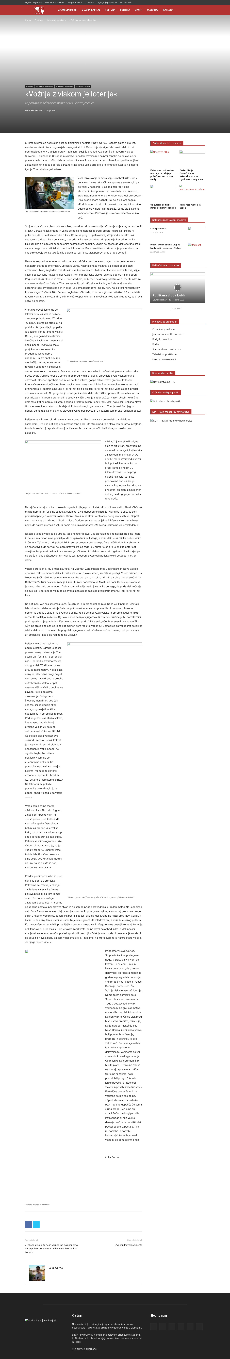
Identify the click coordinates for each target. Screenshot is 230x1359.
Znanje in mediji (67, 9)
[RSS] (185, 2)
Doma (28, 20)
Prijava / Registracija (33, 2)
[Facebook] (174, 2)
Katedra (168, 9)
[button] (201, 10)
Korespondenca (158, 228)
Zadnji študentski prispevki (166, 143)
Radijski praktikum (162, 339)
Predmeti (39, 20)
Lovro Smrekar (160, 299)
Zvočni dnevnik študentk (128, 1245)
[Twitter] (196, 2)
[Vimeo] (202, 2)
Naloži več (177, 308)
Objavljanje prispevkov (107, 2)
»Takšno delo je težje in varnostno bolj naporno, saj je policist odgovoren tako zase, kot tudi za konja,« (51, 1249)
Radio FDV (152, 9)
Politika (125, 9)
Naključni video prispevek (165, 265)
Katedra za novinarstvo (55, 2)
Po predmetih (126, 2)
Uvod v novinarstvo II (164, 359)
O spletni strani (75, 2)
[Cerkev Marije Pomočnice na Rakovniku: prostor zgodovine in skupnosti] (192, 159)
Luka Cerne (36, 110)
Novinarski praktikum (64, 86)
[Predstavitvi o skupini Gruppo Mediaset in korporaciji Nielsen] (196, 249)
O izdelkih (89, 2)
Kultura (110, 9)
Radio (155, 344)
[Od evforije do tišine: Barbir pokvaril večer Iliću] (163, 193)
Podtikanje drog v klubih (169, 295)
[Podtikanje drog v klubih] (177, 287)
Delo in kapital (91, 9)
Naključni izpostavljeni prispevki (169, 220)
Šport (138, 9)
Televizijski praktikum (164, 354)
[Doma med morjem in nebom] (192, 193)
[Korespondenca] (196, 233)
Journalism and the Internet (168, 334)
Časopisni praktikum (56, 20)
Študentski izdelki (83, 86)
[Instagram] (180, 2)
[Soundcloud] (191, 2)
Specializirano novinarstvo (167, 349)
